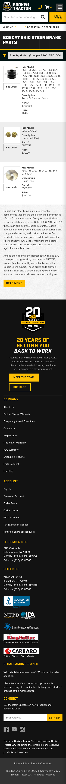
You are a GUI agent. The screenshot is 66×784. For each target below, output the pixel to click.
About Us (9, 407)
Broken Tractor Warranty (17, 414)
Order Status (10, 503)
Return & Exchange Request (19, 532)
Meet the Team (23, 377)
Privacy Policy (21, 763)
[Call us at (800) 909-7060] (40, 7)
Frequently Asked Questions (19, 421)
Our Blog (19, 387)
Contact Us (9, 428)
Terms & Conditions (41, 763)
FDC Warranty (11, 450)
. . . (20, 27)
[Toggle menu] (59, 7)
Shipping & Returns (14, 457)
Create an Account (14, 496)
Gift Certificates (12, 517)
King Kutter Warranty (15, 443)
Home (9, 27)
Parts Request (11, 464)
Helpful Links (11, 435)
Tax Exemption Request (16, 525)
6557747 (26, 145)
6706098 (27, 106)
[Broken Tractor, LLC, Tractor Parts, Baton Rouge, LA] (17, 602)
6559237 (27, 188)
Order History (11, 510)
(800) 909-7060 (22, 560)
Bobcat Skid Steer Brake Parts (44, 27)
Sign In (7, 489)
